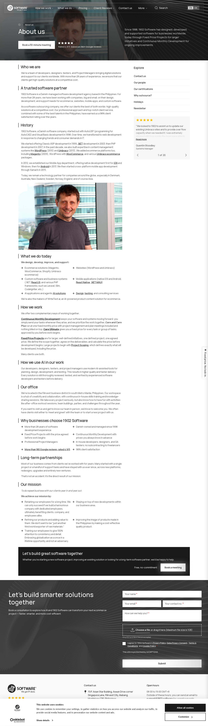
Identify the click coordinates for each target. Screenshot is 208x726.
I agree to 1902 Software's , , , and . (162, 644)
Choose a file (143, 629)
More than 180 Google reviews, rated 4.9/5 (47, 449)
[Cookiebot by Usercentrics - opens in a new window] (17, 720)
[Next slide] (186, 155)
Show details (42, 720)
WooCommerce (74, 154)
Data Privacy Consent (177, 643)
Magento (36, 154)
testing (89, 293)
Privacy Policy (159, 643)
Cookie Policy (149, 646)
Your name (130, 594)
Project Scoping (79, 345)
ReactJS (35, 282)
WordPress (41, 150)
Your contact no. (174, 603)
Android (45, 166)
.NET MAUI (96, 282)
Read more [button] (141, 139)
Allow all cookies (185, 708)
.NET (80, 143)
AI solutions (59, 293)
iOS (116, 163)
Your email (130, 603)
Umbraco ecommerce (108, 154)
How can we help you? (136, 613)
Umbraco (63, 150)
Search (156, 8)
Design (80, 293)
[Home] (19, 25)
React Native (83, 282)
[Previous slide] (137, 155)
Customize (183, 717)
